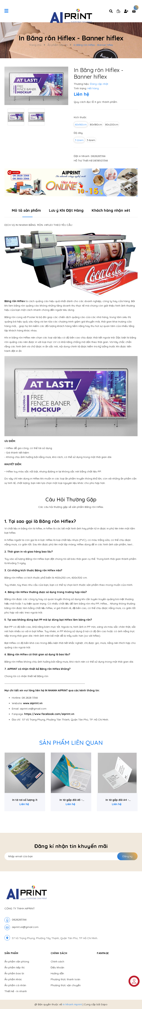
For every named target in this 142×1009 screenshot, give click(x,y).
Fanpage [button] (103, 953)
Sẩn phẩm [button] (11, 953)
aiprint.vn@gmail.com (25, 927)
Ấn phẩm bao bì (14, 973)
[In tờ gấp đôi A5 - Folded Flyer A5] (71, 773)
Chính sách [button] (59, 953)
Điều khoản (57, 967)
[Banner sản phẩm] (71, 182)
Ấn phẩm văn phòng (16, 961)
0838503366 (100, 160)
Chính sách (57, 961)
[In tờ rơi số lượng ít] (25, 773)
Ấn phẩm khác (13, 979)
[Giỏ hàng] (135, 11)
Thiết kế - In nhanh (15, 991)
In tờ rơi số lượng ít (24, 800)
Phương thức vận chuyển (66, 985)
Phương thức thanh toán (65, 979)
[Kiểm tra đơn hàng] (118, 11)
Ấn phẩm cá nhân (15, 985)
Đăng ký (127, 856)
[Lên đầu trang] (132, 1000)
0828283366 (98, 156)
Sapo (104, 1004)
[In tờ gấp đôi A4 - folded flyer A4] (117, 773)
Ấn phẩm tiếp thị (14, 967)
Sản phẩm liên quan (71, 742)
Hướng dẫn (57, 973)
